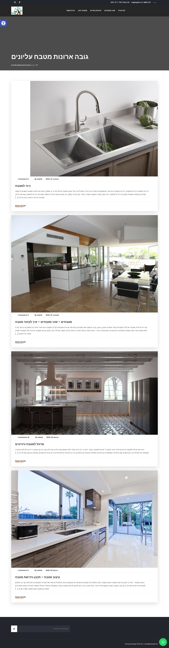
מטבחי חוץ (82, 10)
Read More (20, 205)
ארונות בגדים (95, 10)
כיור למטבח (23, 186)
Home (33, 65)
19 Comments (23, 437)
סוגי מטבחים (109, 10)
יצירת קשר (70, 10)
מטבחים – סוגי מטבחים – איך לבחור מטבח (43, 322)
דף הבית (121, 10)
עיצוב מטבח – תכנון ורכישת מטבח (37, 577)
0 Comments (23, 179)
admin (39, 179)
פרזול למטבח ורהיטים (29, 444)
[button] (3, 23)
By (36, 179)
